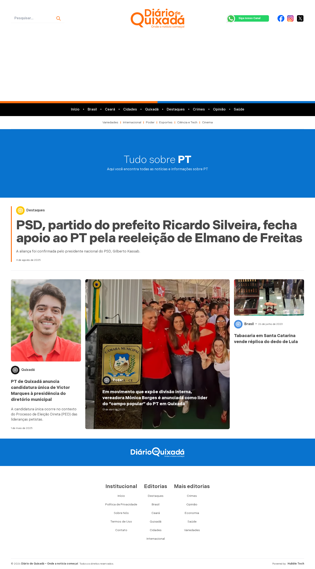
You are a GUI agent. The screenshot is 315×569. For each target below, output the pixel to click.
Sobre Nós (121, 513)
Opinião (219, 110)
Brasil (92, 110)
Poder (150, 122)
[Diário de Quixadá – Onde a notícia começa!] (157, 18)
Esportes (165, 122)
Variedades (110, 122)
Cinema (207, 122)
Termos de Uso (121, 521)
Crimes (199, 110)
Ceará (110, 110)
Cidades (130, 110)
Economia (192, 513)
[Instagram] (290, 18)
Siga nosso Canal (249, 18)
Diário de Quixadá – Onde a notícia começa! (49, 563)
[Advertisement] (157, 69)
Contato (121, 530)
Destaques (176, 110)
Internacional (132, 122)
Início (75, 110)
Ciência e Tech (187, 122)
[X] (300, 18)
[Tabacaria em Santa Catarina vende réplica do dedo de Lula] (269, 297)
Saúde (239, 110)
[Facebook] (281, 18)
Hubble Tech (296, 563)
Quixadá (152, 110)
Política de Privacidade (121, 504)
